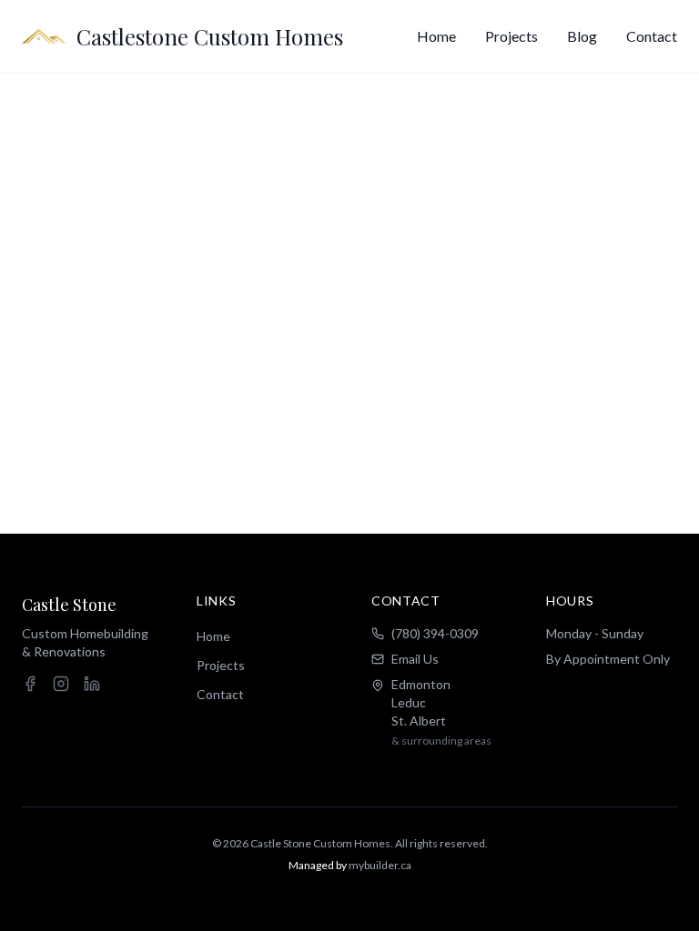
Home (436, 36)
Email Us (415, 658)
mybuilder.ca (380, 865)
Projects (511, 36)
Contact (651, 36)
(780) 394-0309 (435, 633)
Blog (582, 36)
